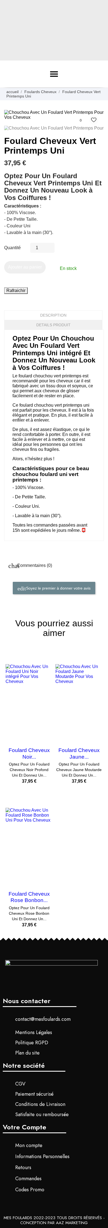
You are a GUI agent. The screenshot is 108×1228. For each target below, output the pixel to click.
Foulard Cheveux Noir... (29, 753)
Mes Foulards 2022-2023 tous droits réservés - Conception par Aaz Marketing (54, 1220)
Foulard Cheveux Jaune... (79, 753)
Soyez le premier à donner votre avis (58, 588)
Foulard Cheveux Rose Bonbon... (29, 897)
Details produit (53, 325)
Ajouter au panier (25, 267)
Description (53, 315)
